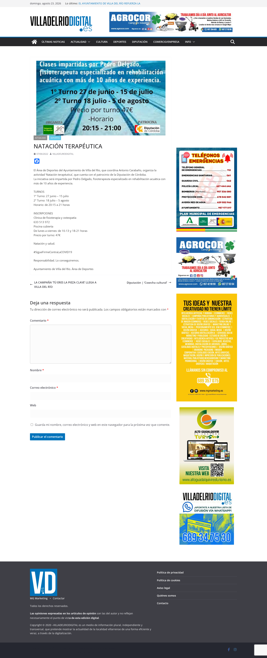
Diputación (139, 41)
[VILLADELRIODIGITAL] (34, 41)
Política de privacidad (170, 572)
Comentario (39, 321)
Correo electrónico (44, 388)
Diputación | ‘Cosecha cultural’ (147, 282)
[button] (88, 41)
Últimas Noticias (53, 41)
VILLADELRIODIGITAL (63, 153)
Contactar (59, 598)
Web (33, 405)
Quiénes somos (166, 595)
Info (188, 41)
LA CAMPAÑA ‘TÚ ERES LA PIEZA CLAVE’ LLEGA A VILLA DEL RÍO (65, 285)
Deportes (119, 41)
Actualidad (78, 41)
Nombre (37, 370)
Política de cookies (168, 580)
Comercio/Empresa (166, 41)
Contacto (162, 603)
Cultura (102, 41)
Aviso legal (163, 588)
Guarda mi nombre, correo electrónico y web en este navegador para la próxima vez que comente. (102, 425)
